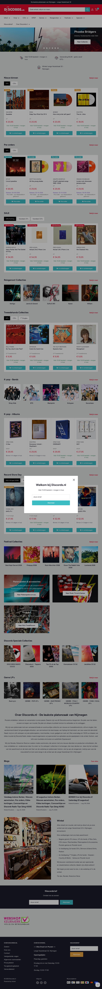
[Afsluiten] (74, 479)
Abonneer (51, 503)
